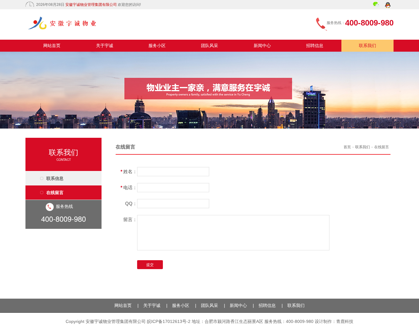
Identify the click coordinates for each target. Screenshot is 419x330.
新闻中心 (262, 45)
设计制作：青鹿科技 (334, 321)
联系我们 (367, 45)
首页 (347, 147)
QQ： (131, 203)
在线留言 (54, 192)
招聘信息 (314, 45)
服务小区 (157, 45)
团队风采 (209, 45)
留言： (130, 219)
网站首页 (51, 45)
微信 (376, 5)
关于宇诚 (104, 45)
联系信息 (54, 178)
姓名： (129, 171)
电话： (129, 187)
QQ (388, 5)
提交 (150, 265)
